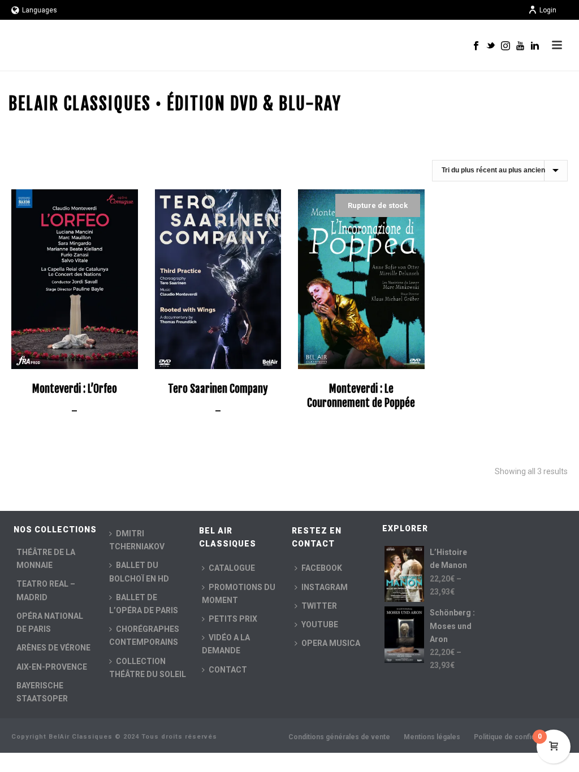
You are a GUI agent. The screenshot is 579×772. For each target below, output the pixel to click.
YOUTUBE (319, 624)
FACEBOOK (321, 568)
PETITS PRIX (233, 618)
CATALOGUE (232, 568)
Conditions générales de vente (339, 737)
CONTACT (228, 669)
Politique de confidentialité (517, 737)
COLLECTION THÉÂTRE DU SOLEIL (147, 668)
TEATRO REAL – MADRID (45, 590)
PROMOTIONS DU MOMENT (238, 594)
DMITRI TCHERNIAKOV (137, 540)
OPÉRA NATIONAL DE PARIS (49, 622)
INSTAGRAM (324, 587)
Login (547, 10)
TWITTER (319, 605)
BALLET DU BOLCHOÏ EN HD (139, 572)
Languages (39, 10)
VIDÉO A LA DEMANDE (226, 644)
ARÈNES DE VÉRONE (53, 647)
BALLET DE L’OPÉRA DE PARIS (143, 604)
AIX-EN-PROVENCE (51, 666)
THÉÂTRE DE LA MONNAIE (45, 559)
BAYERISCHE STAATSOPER (42, 692)
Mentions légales (432, 737)
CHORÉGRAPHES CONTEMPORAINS (144, 635)
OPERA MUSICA (330, 643)
